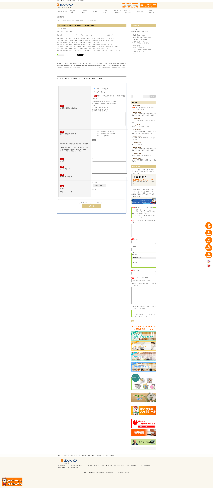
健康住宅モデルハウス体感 (122, 465)
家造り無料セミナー (64, 467)
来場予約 (209, 256)
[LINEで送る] (60, 54)
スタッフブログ (110, 455)
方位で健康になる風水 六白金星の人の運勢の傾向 (112, 67)
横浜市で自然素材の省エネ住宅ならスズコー (106, 472)
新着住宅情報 (209, 227)
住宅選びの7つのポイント (78, 465)
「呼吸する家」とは (64, 465)
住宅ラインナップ (99, 465)
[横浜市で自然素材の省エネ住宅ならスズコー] (65, 6)
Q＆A (208, 241)
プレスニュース (76, 467)
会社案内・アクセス (137, 465)
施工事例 (90, 465)
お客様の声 (109, 465)
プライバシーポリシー (69, 455)
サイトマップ (100, 455)
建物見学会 (147, 465)
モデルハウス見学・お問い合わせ (86, 455)
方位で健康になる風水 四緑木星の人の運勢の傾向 (70, 67)
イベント (209, 234)
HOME (59, 455)
